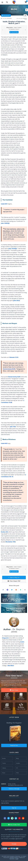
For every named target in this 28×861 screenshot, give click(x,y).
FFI (17, 768)
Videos (4, 768)
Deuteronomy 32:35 (9, 369)
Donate (14, 844)
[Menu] (2, 2)
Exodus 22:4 (4, 532)
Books (4, 758)
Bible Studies (7, 15)
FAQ (17, 773)
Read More (11, 665)
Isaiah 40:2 (4, 443)
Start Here (14, 690)
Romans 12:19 (14, 357)
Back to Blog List (14, 577)
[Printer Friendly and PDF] (25, 15)
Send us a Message (14, 789)
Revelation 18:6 (10, 542)
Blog (17, 758)
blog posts (5, 638)
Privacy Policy (14, 857)
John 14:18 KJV (12, 248)
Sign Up (14, 808)
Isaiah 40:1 (4, 204)
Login (16, 859)
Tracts (4, 763)
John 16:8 (12, 426)
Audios (18, 763)
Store (3, 773)
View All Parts (15, 32)
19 (12, 477)
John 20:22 (16, 300)
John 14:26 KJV (5, 223)
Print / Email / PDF (14, 581)
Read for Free (14, 745)
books (22, 642)
